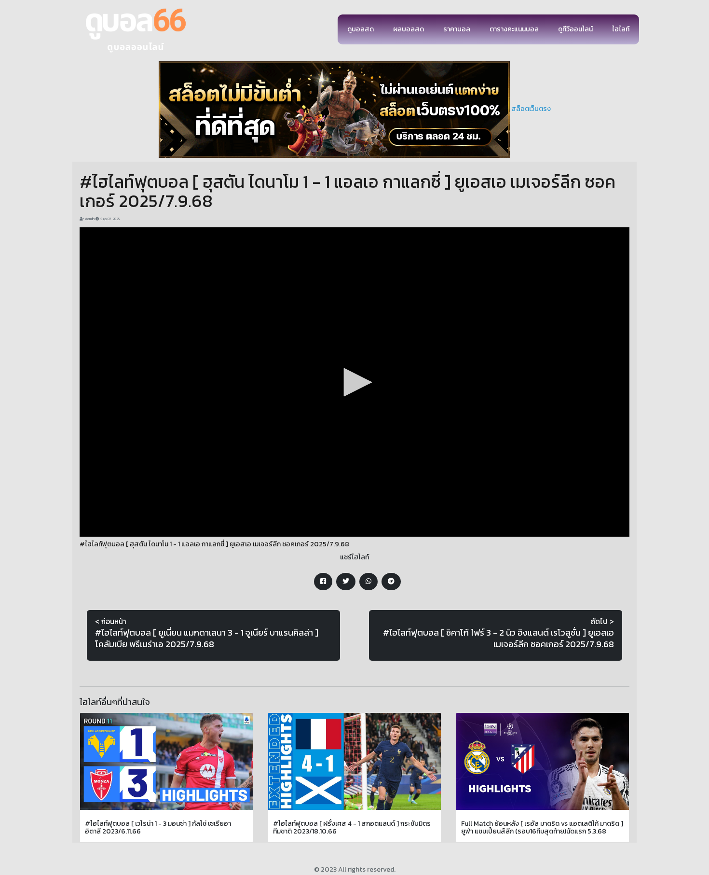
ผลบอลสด (408, 29)
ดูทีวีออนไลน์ (575, 29)
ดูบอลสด (360, 29)
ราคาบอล (456, 29)
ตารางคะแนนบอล (514, 29)
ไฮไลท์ (620, 29)
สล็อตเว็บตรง (531, 109)
